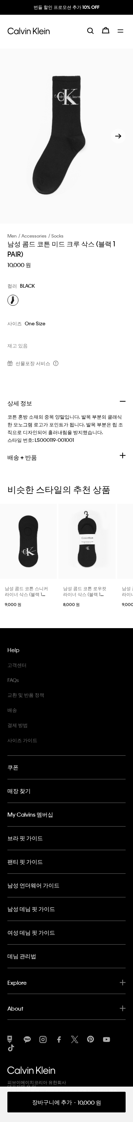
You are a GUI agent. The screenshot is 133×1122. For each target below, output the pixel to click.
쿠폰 (12, 767)
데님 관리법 (21, 956)
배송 (12, 710)
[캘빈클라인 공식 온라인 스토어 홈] (28, 30)
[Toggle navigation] (121, 30)
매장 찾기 (19, 790)
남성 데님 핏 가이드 (31, 909)
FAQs (13, 680)
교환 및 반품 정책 (25, 695)
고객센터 (17, 665)
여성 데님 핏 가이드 (31, 932)
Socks (57, 236)
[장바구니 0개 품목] (105, 30)
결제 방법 (17, 725)
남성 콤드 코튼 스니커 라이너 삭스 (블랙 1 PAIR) (26, 594)
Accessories (34, 236)
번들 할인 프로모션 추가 (66, 7)
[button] (118, 136)
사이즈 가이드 (22, 740)
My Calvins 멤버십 (30, 814)
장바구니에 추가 (66, 1102)
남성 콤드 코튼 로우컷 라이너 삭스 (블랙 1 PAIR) (84, 594)
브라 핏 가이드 (25, 838)
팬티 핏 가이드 (25, 861)
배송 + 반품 (22, 457)
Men (12, 236)
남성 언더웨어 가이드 (33, 885)
